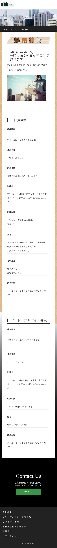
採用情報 (24, 29)
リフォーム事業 (11, 522)
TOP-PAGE (7, 29)
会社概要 (7, 512)
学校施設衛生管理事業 (15, 527)
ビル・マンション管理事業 (17, 517)
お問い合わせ (10, 536)
